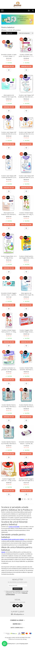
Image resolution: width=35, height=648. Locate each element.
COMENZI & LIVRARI (17, 620)
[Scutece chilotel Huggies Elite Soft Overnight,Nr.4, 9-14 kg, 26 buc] (26, 469)
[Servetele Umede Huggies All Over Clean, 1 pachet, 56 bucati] (9, 283)
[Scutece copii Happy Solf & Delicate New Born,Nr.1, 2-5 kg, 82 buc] (26, 83)
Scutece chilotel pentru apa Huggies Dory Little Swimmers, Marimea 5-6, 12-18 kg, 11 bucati (26, 257)
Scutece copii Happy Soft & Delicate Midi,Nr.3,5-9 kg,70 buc (26, 176)
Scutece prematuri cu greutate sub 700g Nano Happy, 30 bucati (9, 368)
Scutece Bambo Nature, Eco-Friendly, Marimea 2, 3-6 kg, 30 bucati (8, 405)
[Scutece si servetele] (17, 19)
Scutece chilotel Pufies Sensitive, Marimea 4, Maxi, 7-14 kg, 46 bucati (26, 368)
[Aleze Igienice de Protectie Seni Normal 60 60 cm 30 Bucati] (9, 203)
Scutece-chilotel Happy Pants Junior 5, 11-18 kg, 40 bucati (9, 331)
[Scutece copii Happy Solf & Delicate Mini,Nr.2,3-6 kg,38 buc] (26, 123)
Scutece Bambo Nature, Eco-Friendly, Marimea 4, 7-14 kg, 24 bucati (8, 442)
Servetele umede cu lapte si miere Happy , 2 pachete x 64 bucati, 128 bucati (8, 55)
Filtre (10, 33)
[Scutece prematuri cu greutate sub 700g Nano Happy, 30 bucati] (9, 358)
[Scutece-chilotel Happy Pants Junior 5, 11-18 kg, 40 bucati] (9, 320)
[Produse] (2, 11)
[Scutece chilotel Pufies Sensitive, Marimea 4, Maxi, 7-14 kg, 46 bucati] (26, 358)
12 (28, 499)
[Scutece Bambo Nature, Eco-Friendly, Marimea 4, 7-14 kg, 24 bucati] (9, 432)
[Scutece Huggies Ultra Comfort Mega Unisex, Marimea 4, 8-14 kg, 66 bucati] (26, 320)
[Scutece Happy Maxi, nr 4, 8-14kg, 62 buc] (9, 243)
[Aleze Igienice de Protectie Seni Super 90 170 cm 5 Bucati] (26, 283)
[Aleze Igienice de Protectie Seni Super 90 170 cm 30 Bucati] (9, 84)
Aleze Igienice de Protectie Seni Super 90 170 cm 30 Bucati (9, 96)
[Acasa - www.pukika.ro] (17, 4)
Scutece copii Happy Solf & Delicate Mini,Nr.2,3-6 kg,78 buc (8, 133)
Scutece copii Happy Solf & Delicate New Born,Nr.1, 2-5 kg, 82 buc (26, 96)
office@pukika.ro (18, 614)
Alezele (3, 552)
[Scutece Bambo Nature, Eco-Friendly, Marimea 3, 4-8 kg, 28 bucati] (26, 395)
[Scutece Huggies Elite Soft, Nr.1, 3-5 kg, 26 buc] (9, 469)
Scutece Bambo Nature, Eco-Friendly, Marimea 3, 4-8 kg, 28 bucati (26, 405)
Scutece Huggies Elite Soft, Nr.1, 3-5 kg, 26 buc (8, 479)
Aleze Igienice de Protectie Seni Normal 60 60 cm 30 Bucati (8, 213)
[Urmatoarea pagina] (31, 499)
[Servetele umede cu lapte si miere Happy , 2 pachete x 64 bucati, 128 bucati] (9, 45)
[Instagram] (21, 605)
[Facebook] (14, 605)
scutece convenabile (14, 526)
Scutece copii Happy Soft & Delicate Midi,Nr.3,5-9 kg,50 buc (8, 176)
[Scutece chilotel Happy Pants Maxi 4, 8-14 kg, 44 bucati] (26, 203)
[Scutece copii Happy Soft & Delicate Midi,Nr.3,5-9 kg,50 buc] (9, 163)
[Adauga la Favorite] (9, 70)
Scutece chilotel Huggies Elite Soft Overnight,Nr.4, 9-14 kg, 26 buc (26, 479)
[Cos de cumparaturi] (29, 10)
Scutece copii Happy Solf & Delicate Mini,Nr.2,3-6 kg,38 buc (26, 133)
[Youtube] (17, 605)
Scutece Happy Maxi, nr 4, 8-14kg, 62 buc (9, 257)
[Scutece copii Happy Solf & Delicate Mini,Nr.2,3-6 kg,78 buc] (9, 122)
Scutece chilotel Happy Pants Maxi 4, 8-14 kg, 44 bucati (26, 213)
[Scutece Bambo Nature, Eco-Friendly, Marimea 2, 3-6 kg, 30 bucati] (9, 395)
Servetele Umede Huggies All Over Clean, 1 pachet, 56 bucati (9, 294)
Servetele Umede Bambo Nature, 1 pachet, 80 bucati (26, 442)
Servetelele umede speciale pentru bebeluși (12, 539)
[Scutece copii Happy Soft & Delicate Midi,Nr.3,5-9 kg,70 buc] (26, 163)
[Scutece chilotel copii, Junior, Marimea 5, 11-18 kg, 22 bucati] (26, 45)
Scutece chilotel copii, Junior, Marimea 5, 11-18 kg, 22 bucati (26, 55)
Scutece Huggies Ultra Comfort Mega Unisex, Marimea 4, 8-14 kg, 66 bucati (26, 331)
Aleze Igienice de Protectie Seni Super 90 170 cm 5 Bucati (26, 294)
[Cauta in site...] (33, 10)
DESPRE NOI (17, 624)
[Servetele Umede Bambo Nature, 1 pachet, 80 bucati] (26, 432)
